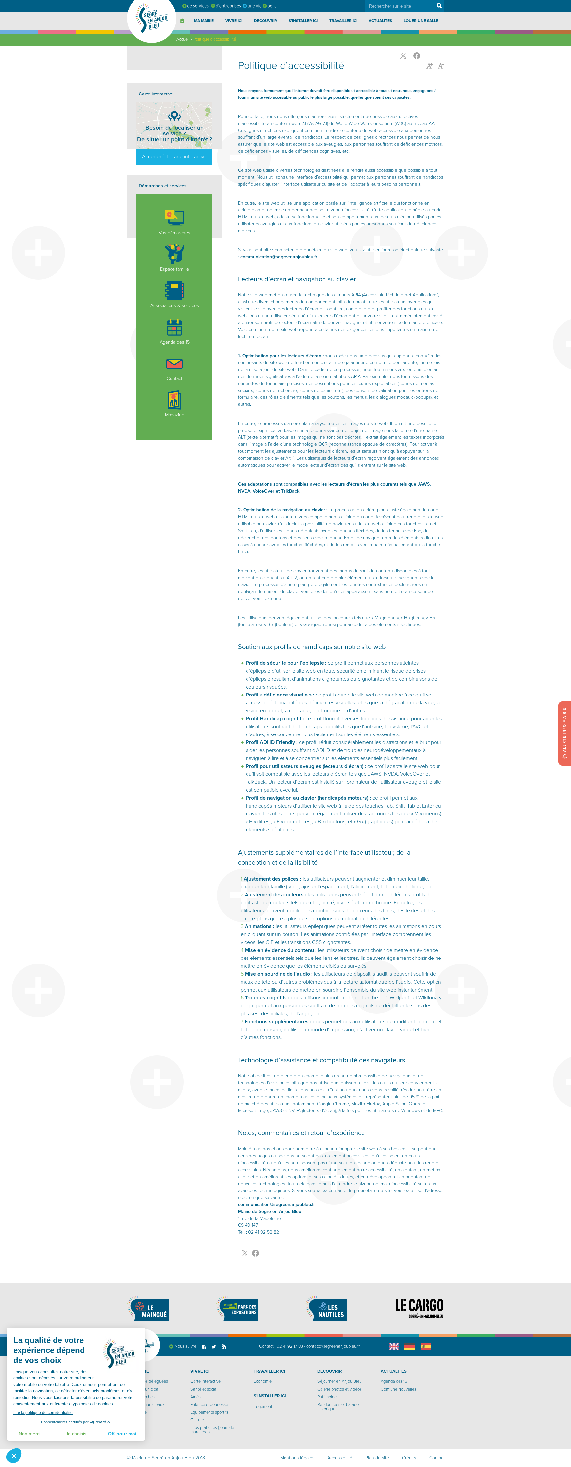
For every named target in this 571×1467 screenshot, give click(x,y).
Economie (263, 1381)
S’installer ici (303, 21)
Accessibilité (339, 1458)
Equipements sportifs (209, 1412)
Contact (174, 378)
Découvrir (265, 21)
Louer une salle (421, 21)
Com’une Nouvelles (398, 1389)
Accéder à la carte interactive (174, 156)
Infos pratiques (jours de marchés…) (212, 1430)
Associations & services (174, 305)
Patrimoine (327, 1397)
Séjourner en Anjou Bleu (339, 1381)
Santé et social (203, 1389)
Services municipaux (145, 1404)
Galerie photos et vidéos (339, 1389)
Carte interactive (205, 1381)
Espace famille (174, 269)
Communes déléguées (147, 1381)
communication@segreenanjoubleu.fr (278, 257)
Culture (197, 1420)
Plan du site (377, 1458)
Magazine (174, 415)
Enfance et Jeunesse (209, 1404)
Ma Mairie (204, 21)
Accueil (183, 39)
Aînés (195, 1397)
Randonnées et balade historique (338, 1406)
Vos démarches (174, 233)
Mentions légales (297, 1458)
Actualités (380, 21)
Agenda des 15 (175, 342)
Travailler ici (343, 21)
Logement (263, 1406)
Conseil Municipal (143, 1389)
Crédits (409, 1458)
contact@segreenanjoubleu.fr (333, 1346)
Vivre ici (233, 21)
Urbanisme (137, 1412)
